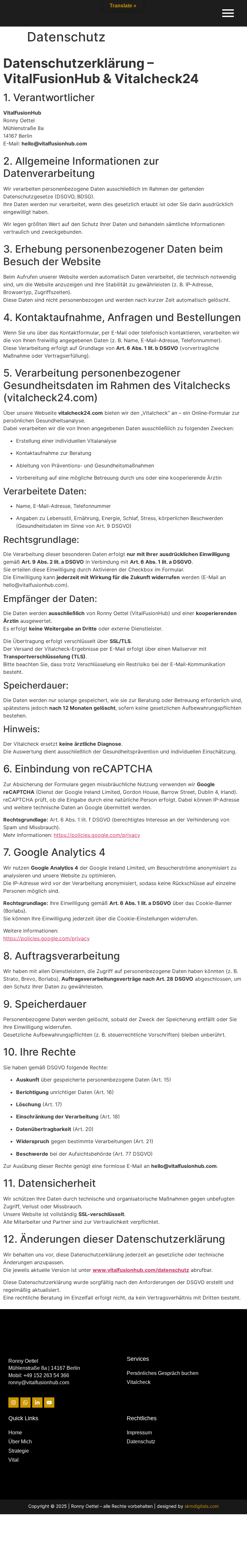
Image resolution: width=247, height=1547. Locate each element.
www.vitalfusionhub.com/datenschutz (141, 1270)
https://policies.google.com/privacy (97, 835)
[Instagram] (13, 1402)
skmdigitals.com (202, 1506)
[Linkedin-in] (37, 1402)
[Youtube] (49, 1402)
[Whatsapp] (25, 1402)
